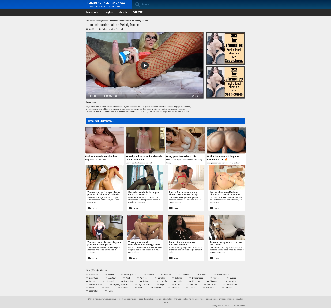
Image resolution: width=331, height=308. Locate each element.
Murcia (107, 288)
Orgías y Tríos (144, 284)
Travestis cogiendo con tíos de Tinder (226, 243)
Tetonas (193, 284)
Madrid (111, 275)
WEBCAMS (138, 12)
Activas (192, 288)
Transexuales (92, 12)
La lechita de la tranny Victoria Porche (182, 243)
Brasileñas (210, 288)
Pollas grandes (102, 20)
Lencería (163, 281)
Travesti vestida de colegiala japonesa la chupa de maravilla (104, 244)
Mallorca (124, 288)
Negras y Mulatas (120, 284)
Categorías (216, 305)
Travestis (90, 20)
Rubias (111, 291)
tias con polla (231, 284)
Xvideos (203, 275)
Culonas (178, 278)
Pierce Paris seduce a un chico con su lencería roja (183, 193)
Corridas (161, 278)
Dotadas (228, 288)
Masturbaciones (96, 284)
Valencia (157, 288)
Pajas (162, 284)
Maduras (196, 281)
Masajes (232, 281)
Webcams (211, 284)
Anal (128, 278)
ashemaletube (223, 275)
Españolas (93, 291)
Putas (177, 284)
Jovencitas (128, 281)
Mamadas (214, 281)
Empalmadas (197, 278)
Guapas (233, 278)
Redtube (167, 275)
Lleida (179, 281)
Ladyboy (109, 12)
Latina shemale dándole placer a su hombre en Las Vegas (225, 194)
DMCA (226, 305)
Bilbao (91, 288)
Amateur (112, 278)
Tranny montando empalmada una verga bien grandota (144, 244)
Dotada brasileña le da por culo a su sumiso (143, 193)
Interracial (110, 281)
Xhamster (186, 275)
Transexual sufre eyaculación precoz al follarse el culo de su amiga (104, 194)
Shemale (123, 12)
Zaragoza (175, 288)
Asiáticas (143, 278)
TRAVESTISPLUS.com (105, 3)
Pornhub (119, 29)
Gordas (216, 278)
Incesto (92, 281)
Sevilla (141, 288)
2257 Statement (238, 305)
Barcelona (93, 275)
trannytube (93, 278)
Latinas (146, 281)
